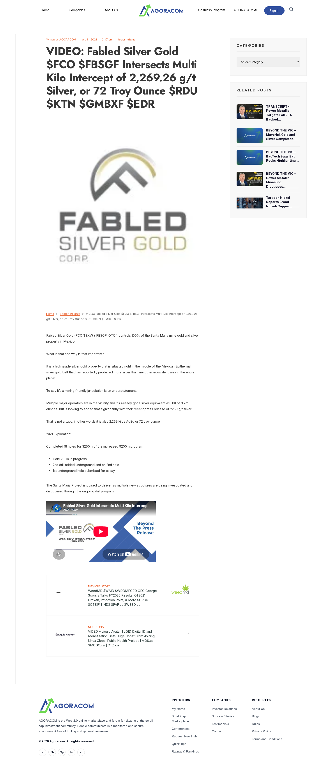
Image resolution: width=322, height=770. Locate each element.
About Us (111, 10)
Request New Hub (184, 736)
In (71, 752)
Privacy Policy (261, 731)
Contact (217, 731)
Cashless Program (211, 10)
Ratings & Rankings (185, 751)
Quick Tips (179, 744)
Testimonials (220, 724)
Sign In (274, 10)
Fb (52, 752)
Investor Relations (224, 708)
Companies (77, 10)
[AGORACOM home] (161, 10)
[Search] (291, 9)
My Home (178, 708)
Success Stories (223, 716)
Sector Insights (126, 39)
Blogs (256, 716)
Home (45, 10)
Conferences (180, 728)
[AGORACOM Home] (66, 705)
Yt (81, 752)
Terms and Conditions (267, 739)
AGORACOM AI (245, 10)
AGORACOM (67, 39)
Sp (62, 752)
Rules (256, 724)
